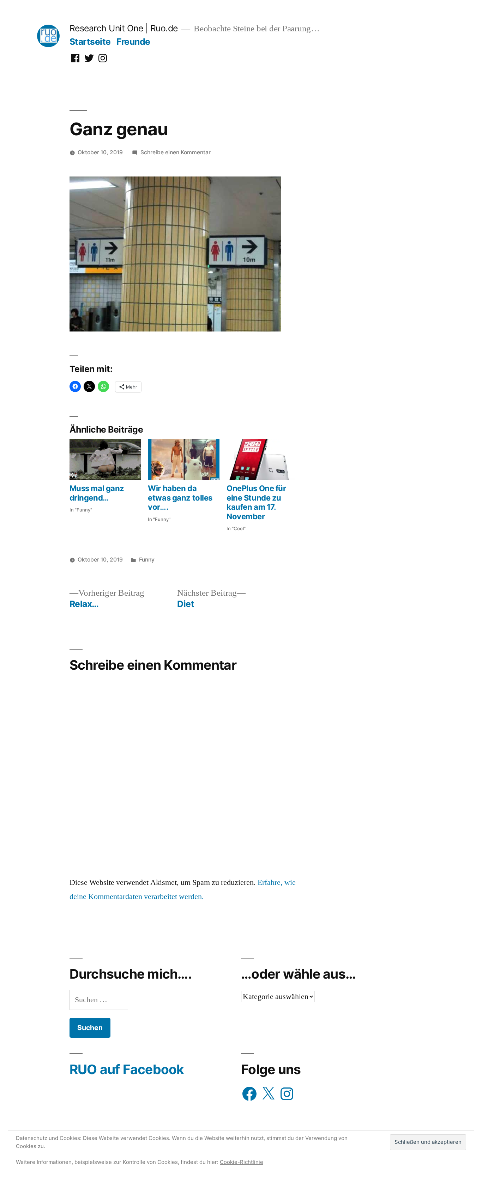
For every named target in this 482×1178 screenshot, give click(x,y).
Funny (147, 559)
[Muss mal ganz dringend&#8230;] (105, 459)
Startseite (90, 41)
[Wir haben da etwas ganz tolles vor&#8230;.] (183, 459)
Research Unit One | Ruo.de (124, 28)
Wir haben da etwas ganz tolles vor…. (180, 498)
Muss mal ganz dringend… (97, 493)
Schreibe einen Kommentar (175, 152)
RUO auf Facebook (127, 1069)
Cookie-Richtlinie (241, 1162)
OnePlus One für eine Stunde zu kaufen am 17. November (256, 502)
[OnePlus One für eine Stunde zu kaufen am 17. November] (262, 459)
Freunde (133, 41)
